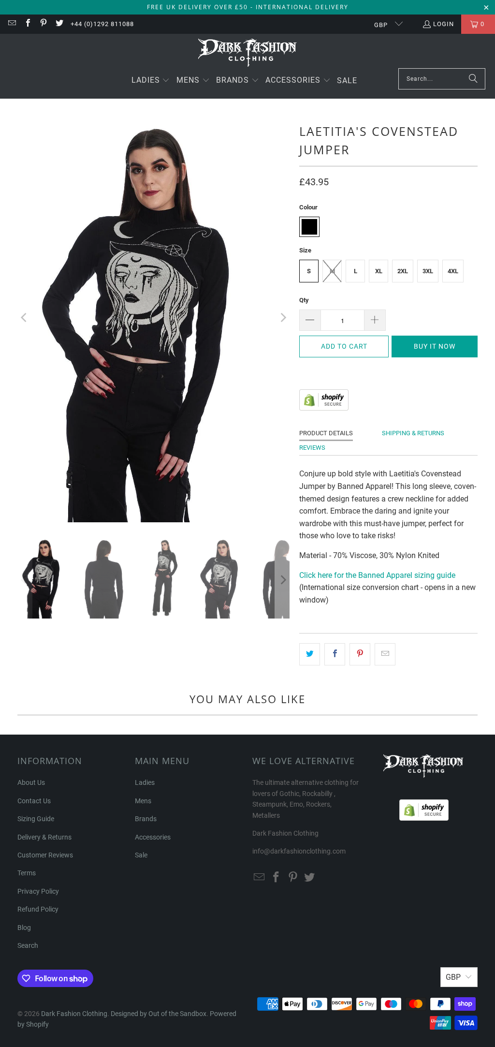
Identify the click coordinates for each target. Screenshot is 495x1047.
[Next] (282, 317)
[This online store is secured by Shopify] (324, 408)
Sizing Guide (35, 819)
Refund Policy (37, 909)
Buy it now (434, 346)
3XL (427, 271)
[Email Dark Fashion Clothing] (11, 24)
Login (443, 24)
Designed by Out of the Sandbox (158, 1014)
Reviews (312, 447)
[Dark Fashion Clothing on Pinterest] (43, 24)
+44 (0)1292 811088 (102, 24)
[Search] (473, 78)
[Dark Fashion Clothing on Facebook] (27, 24)
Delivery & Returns (44, 837)
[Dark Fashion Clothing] (247, 53)
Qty (304, 300)
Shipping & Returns (413, 433)
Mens (143, 801)
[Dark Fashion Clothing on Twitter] (58, 24)
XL (378, 271)
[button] (150, 81)
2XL (402, 271)
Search (27, 945)
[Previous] (24, 317)
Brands (146, 819)
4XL (453, 271)
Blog (24, 927)
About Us (31, 782)
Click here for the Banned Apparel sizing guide (377, 575)
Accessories (153, 837)
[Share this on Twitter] (309, 654)
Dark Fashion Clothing (74, 1014)
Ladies (145, 782)
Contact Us (34, 801)
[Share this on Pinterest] (359, 654)
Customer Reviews (45, 855)
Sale (141, 855)
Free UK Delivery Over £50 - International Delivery (248, 7)
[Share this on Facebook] (334, 654)
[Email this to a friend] (385, 654)
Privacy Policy (38, 891)
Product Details (326, 433)
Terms (26, 873)
